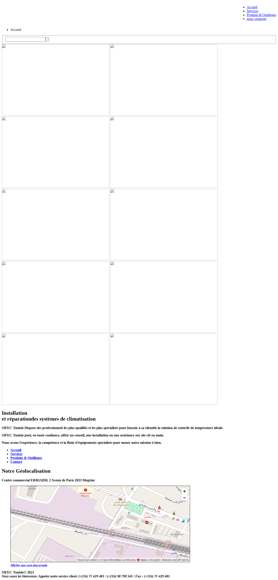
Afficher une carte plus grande (28, 565)
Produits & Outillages (261, 15)
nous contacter (256, 19)
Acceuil (15, 450)
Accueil (252, 7)
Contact (16, 462)
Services (252, 11)
